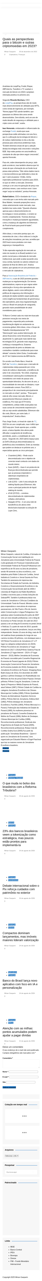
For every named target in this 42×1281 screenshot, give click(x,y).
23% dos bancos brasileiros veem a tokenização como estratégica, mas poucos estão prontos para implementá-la (20, 838)
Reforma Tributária (15, 778)
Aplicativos (12, 972)
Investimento (13, 880)
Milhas (10, 1023)
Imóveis (11, 928)
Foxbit (13, 131)
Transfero (13, 364)
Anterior (6, 748)
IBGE (12, 1247)
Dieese (13, 1258)
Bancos (11, 823)
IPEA (12, 1253)
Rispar (33, 196)
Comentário (8, 1058)
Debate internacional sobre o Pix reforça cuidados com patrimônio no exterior (21, 889)
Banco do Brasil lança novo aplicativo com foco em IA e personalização (20, 984)
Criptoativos (13, 54)
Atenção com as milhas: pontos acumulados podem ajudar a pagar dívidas (20, 1032)
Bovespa (13, 1255)
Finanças (21, 54)
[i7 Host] (21, 1209)
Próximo (6, 751)
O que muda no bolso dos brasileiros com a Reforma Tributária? (19, 787)
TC (35, 421)
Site (4, 1082)
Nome (5, 1072)
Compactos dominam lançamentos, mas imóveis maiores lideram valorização (21, 936)
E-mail (6, 1077)
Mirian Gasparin (10, 51)
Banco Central (16, 1250)
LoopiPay (9, 103)
